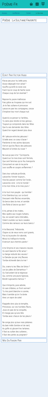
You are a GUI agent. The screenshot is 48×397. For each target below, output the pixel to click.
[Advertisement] (24, 48)
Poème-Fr (10, 4)
